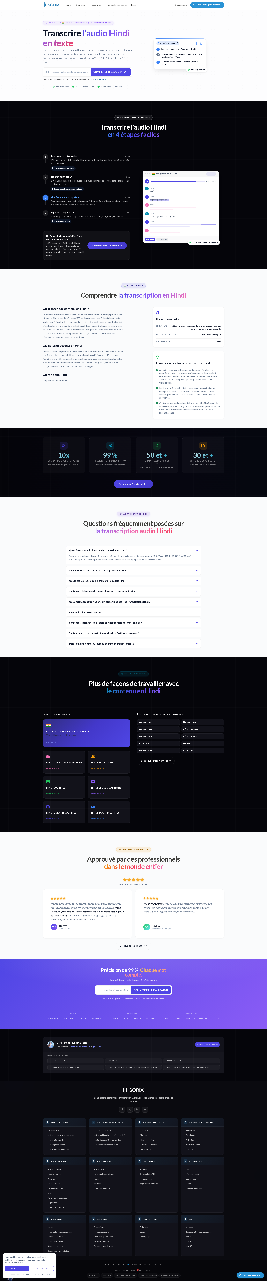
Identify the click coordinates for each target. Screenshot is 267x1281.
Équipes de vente (146, 1149)
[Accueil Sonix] (51, 5)
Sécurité (189, 1246)
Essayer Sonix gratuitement (207, 5)
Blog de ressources (55, 1246)
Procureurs (52, 1179)
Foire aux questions (101, 1232)
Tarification (144, 1227)
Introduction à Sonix (55, 1241)
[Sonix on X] (130, 1110)
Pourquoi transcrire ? (102, 1241)
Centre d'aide (75, 1047)
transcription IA (126, 1097)
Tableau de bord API (147, 1179)
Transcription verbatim (57, 1145)
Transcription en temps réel (58, 1149)
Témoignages (145, 1237)
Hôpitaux (97, 1183)
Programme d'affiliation (149, 1183)
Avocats (51, 1193)
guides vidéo (98, 1047)
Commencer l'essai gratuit (110, 71)
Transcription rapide (56, 1140)
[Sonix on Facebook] (122, 1110)
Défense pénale (54, 1183)
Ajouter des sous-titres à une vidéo (107, 1140)
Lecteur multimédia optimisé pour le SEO (109, 1135)
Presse (188, 1237)
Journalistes (190, 1130)
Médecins (97, 1179)
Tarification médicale (102, 1188)
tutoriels (86, 1047)
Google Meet (191, 1179)
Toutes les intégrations (194, 1188)
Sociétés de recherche (148, 1145)
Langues (51, 1227)
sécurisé (133, 1101)
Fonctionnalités (54, 1130)
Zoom (188, 1169)
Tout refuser (42, 1268)
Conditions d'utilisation (148, 1275)
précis (167, 1097)
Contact (189, 1241)
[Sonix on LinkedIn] (137, 1110)
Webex (188, 1183)
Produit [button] (67, 5)
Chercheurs (190, 1135)
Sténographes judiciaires (57, 1198)
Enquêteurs (52, 1203)
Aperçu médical (100, 1169)
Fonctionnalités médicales (104, 1174)
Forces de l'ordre (54, 1174)
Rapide (161, 1097)
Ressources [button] (96, 5)
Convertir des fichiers (117, 5)
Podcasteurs (190, 1140)
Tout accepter (17, 1268)
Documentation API (147, 1174)
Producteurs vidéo (193, 1145)
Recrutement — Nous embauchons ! (199, 1232)
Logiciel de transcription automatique (62, 1135)
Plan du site (107, 1275)
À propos (189, 1227)
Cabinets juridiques (55, 1188)
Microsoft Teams (192, 1174)
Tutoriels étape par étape (103, 1237)
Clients (142, 1232)
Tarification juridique (56, 1207)
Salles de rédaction (147, 1140)
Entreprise (144, 1130)
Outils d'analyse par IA (102, 1130)
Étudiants (189, 1149)
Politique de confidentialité (125, 1275)
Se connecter (181, 5)
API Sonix (143, 1169)
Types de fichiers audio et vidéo (60, 1232)
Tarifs (133, 5)
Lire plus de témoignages (132, 946)
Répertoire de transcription (58, 1251)
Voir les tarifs (100, 79)
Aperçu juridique (54, 1169)
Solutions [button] (80, 5)
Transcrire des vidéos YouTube (106, 1145)
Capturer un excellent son (103, 1246)
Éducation (143, 1135)
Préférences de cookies (170, 1275)
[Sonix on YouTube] (145, 1110)
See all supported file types (154, 760)
